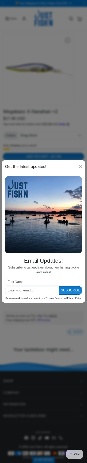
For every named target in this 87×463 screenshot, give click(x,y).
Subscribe (70, 290)
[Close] (80, 166)
